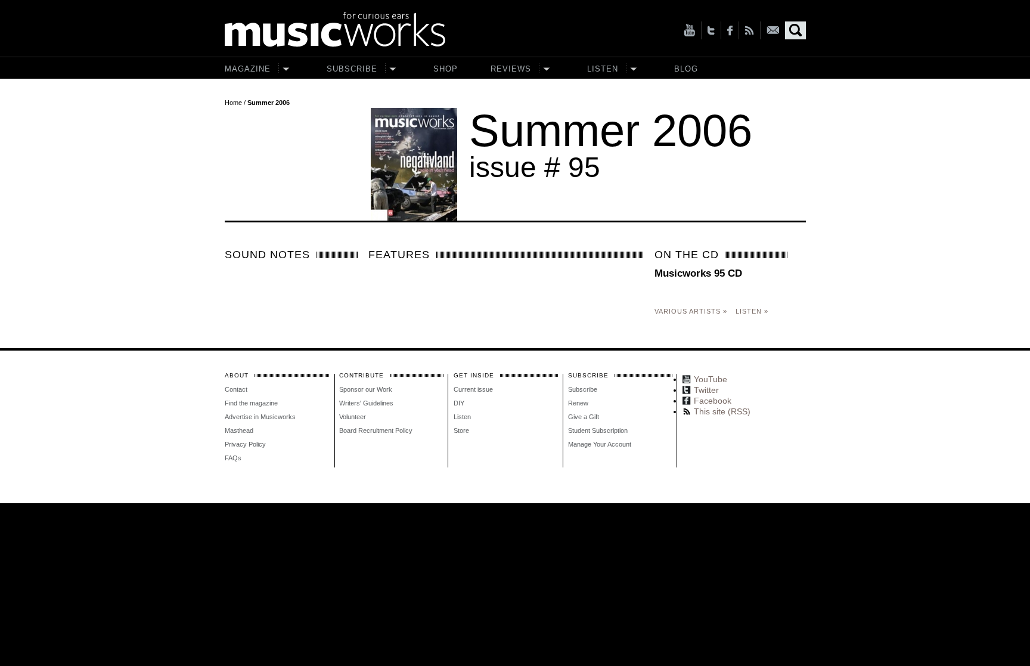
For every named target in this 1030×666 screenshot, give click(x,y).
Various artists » (690, 311)
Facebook (730, 30)
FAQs (233, 457)
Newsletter (773, 30)
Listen (602, 68)
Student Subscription (598, 430)
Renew (578, 403)
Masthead (239, 430)
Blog (686, 68)
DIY (459, 403)
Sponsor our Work (365, 389)
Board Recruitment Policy (375, 430)
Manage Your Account (599, 444)
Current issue (473, 389)
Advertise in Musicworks (260, 416)
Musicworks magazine (335, 29)
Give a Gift (583, 416)
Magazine (248, 68)
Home (233, 102)
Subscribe (352, 68)
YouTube (689, 30)
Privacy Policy (245, 444)
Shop (445, 68)
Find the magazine (251, 403)
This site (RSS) (749, 30)
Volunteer (352, 416)
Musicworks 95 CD (698, 273)
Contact (236, 389)
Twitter (711, 30)
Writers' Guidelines (366, 403)
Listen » (752, 311)
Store (461, 430)
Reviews (511, 68)
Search (795, 30)
